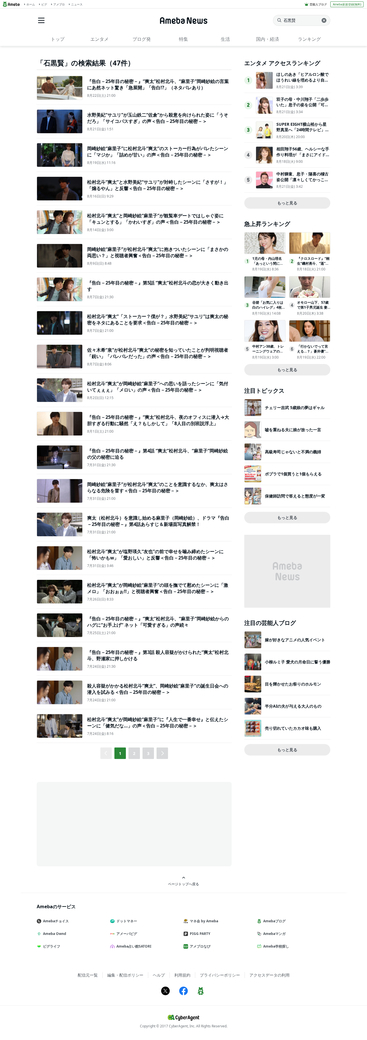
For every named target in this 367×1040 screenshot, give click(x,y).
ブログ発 (141, 39)
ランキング (309, 39)
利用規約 (182, 975)
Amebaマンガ (274, 933)
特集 (183, 39)
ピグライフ (51, 946)
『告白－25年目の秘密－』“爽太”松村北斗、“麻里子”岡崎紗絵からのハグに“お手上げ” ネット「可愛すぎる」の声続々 (158, 621)
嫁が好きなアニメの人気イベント (295, 639)
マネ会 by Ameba (204, 921)
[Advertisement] (88, 823)
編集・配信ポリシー (125, 975)
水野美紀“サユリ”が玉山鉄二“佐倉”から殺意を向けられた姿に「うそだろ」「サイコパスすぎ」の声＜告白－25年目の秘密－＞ (157, 118)
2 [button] (134, 753)
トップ (58, 39)
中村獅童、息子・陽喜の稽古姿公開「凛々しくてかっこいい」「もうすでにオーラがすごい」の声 (302, 182)
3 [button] (148, 753)
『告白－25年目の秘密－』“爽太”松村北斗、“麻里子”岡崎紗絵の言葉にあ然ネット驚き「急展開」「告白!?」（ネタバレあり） (158, 84)
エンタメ (99, 39)
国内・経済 (267, 39)
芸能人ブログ (318, 4)
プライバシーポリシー (220, 975)
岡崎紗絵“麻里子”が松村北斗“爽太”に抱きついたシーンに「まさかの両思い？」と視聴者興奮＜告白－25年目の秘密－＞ (157, 252)
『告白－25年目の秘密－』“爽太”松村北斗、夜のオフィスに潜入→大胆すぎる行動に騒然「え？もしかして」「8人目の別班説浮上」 (158, 420)
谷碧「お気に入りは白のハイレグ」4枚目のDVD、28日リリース (268, 309)
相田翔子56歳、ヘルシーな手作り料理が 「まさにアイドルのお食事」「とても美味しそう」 (303, 157)
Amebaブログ (274, 921)
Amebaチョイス (56, 921)
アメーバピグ (126, 933)
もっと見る (287, 203)
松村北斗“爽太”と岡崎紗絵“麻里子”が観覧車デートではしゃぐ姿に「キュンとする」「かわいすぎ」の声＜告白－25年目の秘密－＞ (155, 218)
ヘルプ (159, 975)
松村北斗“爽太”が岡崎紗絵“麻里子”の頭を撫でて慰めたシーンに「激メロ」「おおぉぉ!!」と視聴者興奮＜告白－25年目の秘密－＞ (157, 588)
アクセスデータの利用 (269, 975)
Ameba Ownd (54, 933)
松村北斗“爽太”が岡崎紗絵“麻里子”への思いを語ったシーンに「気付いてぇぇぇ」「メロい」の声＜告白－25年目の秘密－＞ (157, 386)
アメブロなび (200, 946)
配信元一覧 (88, 975)
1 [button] (120, 753)
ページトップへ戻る (183, 884)
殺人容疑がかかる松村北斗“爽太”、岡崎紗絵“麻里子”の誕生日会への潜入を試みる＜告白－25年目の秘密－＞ (157, 689)
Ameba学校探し (276, 946)
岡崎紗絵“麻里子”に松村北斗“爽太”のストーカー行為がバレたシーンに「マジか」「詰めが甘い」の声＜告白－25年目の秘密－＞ (157, 151)
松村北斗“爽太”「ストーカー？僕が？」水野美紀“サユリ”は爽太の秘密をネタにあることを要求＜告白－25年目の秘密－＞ (157, 319)
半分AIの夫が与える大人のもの (293, 706)
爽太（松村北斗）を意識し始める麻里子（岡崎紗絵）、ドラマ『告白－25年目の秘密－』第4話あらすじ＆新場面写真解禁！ (158, 521)
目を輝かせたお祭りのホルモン (293, 684)
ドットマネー (126, 921)
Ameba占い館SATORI (133, 946)
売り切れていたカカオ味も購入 (293, 728)
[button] (162, 753)
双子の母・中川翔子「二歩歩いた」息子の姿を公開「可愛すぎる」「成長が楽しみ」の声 (302, 107)
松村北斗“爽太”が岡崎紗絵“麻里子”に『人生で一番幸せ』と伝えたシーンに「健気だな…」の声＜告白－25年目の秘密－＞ (157, 722)
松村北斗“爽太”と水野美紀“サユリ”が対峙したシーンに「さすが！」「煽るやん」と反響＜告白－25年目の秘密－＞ (157, 185)
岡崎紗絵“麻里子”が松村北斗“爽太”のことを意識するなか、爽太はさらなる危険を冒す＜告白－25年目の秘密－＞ (157, 487)
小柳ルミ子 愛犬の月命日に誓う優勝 (297, 662)
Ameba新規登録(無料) (347, 4)
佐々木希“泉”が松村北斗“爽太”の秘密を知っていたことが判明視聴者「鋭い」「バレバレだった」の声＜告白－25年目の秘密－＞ (157, 353)
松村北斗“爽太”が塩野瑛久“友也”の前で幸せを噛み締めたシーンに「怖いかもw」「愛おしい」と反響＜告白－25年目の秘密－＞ (155, 554)
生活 (225, 39)
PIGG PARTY (200, 933)
